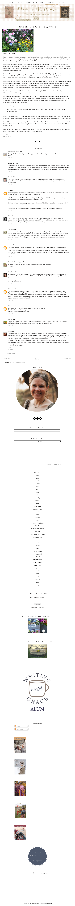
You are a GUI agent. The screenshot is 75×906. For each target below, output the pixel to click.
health (37, 571)
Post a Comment (10, 353)
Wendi (10, 177)
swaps (37, 540)
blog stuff (37, 531)
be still (37, 512)
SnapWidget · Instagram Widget (54, 464)
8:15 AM (10, 210)
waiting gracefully (37, 554)
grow (37, 576)
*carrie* (10, 319)
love (37, 478)
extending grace (37, 559)
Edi (9, 190)
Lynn (9, 245)
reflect (37, 489)
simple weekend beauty (37, 523)
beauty (37, 481)
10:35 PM (10, 349)
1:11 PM (10, 283)
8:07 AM (10, 185)
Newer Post (67, 358)
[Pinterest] (34, 418)
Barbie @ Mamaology (14, 262)
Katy (9, 216)
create (37, 486)
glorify (37, 573)
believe (37, 500)
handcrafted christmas (37, 528)
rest (37, 543)
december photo (37, 509)
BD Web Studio (34, 903)
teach (37, 503)
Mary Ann (11, 272)
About (20, 2)
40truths (37, 526)
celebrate (37, 483)
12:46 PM (10, 266)
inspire (37, 514)
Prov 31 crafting (37, 551)
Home (11, 2)
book (37, 568)
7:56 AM (10, 171)
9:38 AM (10, 256)
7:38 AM (10, 158)
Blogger (49, 903)
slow (37, 492)
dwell (9, 136)
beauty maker (37, 565)
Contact (61, 2)
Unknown (10, 289)
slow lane (37, 545)
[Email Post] (7, 134)
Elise (9, 331)
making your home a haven (37, 534)
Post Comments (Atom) (18, 362)
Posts (18, 726)
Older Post (7, 358)
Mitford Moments (37, 537)
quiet (37, 520)
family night (37, 506)
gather (37, 495)
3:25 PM (10, 325)
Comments (19, 729)
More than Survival (13, 151)
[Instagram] (37, 418)
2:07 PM (10, 300)
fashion (37, 579)
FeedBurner (41, 607)
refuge (37, 585)
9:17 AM (10, 239)
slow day (37, 498)
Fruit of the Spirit (37, 557)
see (37, 548)
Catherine (11, 229)
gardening (37, 517)
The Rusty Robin (37, 562)
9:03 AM (10, 224)
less (37, 582)
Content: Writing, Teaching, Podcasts (40, 2)
